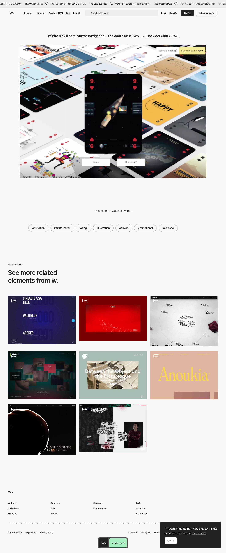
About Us (140, 508)
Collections (13, 508)
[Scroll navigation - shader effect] (113, 428)
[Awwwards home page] (103, 542)
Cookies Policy (15, 532)
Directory (41, 13)
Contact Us (141, 513)
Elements (12, 513)
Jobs (68, 13)
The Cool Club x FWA (162, 36)
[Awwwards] (12, 13)
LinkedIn (158, 532)
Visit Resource (118, 543)
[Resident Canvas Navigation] (184, 321)
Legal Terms (31, 532)
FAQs (138, 503)
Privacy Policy (46, 532)
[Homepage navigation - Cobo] (42, 429)
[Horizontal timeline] (113, 318)
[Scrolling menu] (42, 320)
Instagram (146, 532)
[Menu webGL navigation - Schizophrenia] (42, 375)
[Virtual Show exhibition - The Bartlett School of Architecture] (113, 375)
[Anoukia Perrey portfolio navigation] (184, 375)
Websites (12, 503)
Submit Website (206, 13)
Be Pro (187, 13)
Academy (55, 13)
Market (76, 13)
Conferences (99, 508)
